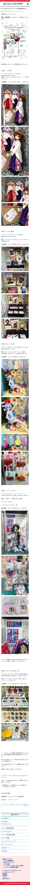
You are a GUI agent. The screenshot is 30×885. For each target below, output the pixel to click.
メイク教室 (6, 838)
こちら (21, 775)
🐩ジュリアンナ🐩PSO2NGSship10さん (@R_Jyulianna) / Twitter (14, 494)
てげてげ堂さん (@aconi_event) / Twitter (12, 235)
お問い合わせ (6, 879)
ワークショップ (7, 844)
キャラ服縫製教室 (8, 828)
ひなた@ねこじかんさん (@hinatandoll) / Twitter (14, 348)
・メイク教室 (6, 864)
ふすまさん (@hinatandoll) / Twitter (11, 74)
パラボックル (7, 824)
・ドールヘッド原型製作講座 (10, 867)
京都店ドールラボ (7, 859)
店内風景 (4, 875)
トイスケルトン (7, 831)
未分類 (5, 851)
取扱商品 (4, 874)
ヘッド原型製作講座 (9, 835)
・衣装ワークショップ (8, 862)
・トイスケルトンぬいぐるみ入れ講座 (12, 865)
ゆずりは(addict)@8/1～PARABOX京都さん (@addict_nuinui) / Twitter (15, 674)
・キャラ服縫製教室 (7, 861)
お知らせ (5, 821)
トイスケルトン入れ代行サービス (11, 870)
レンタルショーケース (19, 11)
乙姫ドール (6, 848)
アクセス (4, 877)
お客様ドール (7, 818)
